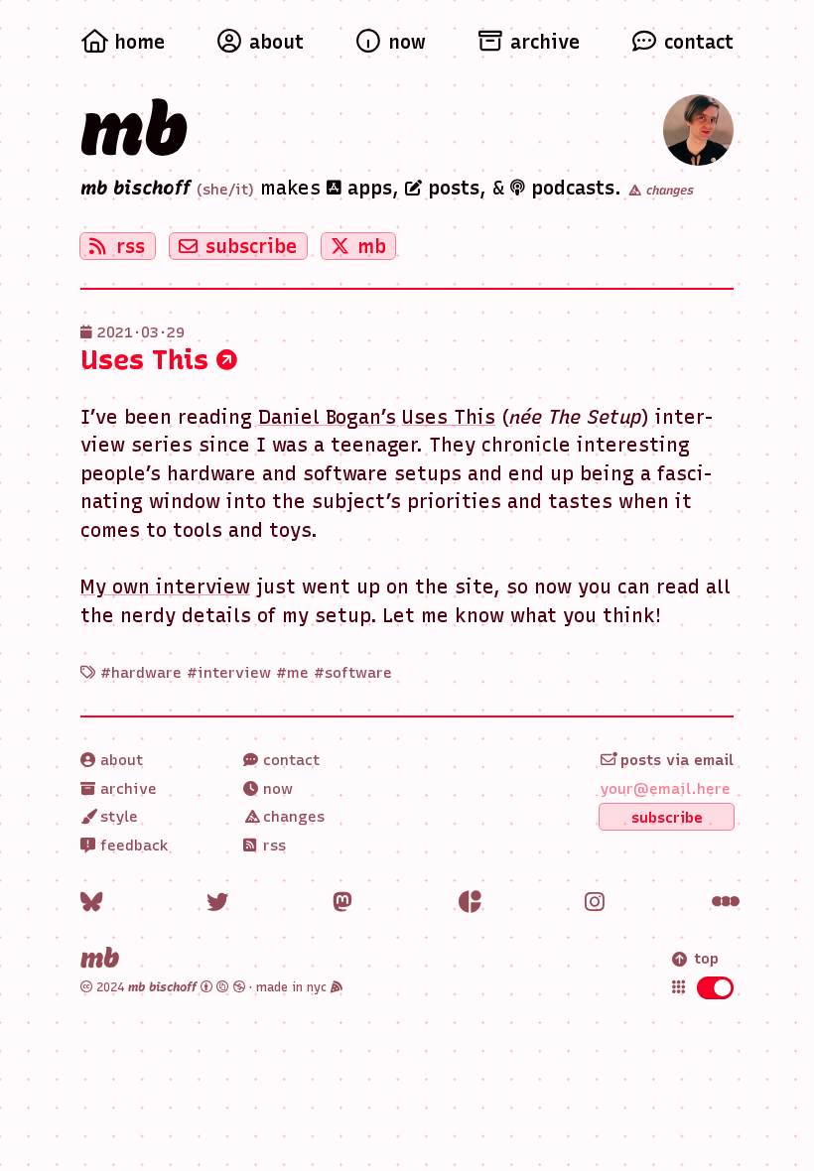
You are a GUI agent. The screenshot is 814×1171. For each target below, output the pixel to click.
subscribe (251, 246)
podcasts (569, 188)
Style (116, 817)
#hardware (141, 673)
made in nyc (293, 986)
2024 (144, 986)
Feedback (132, 845)
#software (353, 673)
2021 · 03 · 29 (141, 332)
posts (450, 188)
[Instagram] (596, 902)
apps (366, 188)
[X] (217, 902)
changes (668, 190)
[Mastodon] (344, 902)
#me (292, 673)
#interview (229, 673)
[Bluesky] (91, 902)
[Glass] (470, 902)
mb (134, 129)
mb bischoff (135, 188)
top (706, 959)
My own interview (165, 587)
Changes (291, 817)
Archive (126, 789)
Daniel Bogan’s (327, 417)
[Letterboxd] (723, 902)
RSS (272, 845)
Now (275, 789)
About (119, 760)
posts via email (674, 760)
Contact (289, 760)
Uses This (148, 359)
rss (130, 246)
